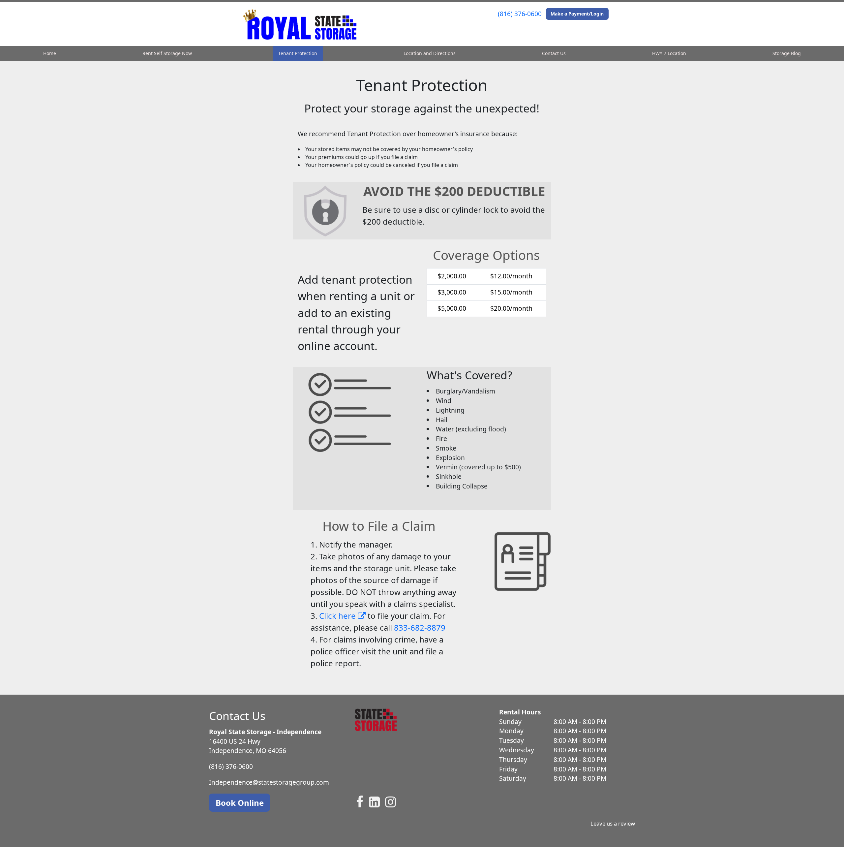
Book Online (240, 802)
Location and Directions (430, 53)
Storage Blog (786, 53)
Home (49, 53)
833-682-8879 (419, 627)
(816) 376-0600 (520, 13)
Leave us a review (612, 823)
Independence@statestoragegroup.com (269, 782)
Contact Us (554, 53)
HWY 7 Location (669, 53)
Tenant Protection (297, 53)
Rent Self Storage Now (167, 53)
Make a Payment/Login (577, 14)
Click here (338, 615)
